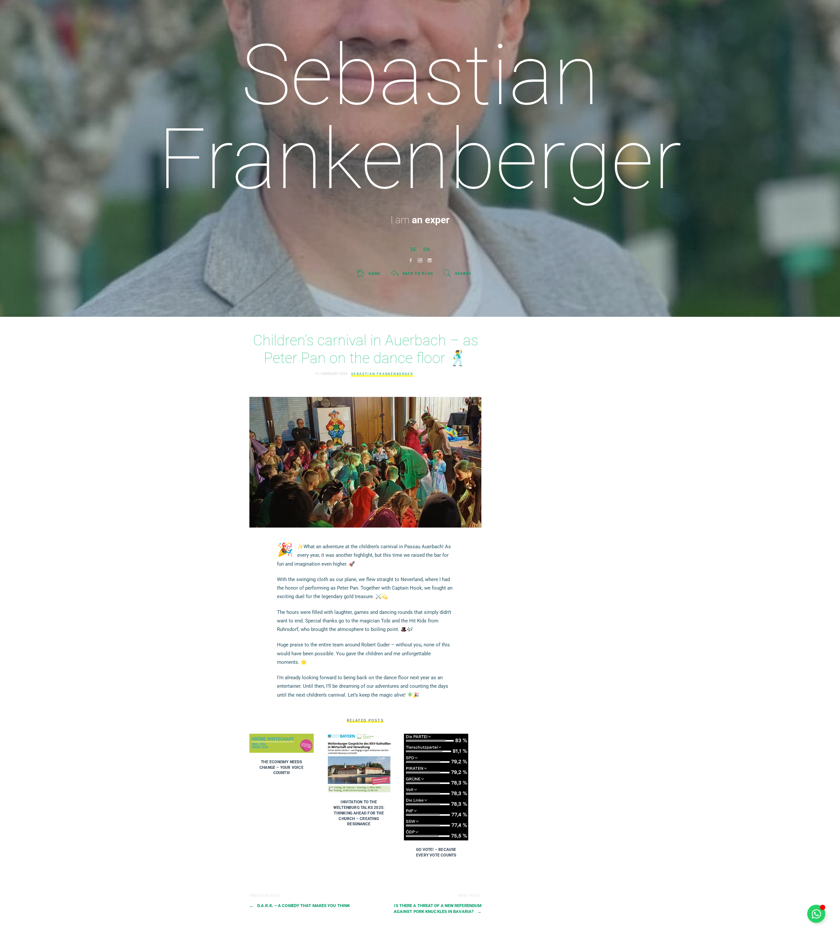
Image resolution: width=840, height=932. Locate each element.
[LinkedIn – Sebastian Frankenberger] (430, 260)
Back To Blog (418, 273)
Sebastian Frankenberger (382, 374)
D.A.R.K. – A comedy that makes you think (299, 905)
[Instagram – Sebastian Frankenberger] (420, 260)
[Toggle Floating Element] (816, 914)
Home (374, 273)
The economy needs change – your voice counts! (282, 767)
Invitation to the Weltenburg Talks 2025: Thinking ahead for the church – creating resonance (358, 813)
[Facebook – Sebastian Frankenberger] (411, 260)
